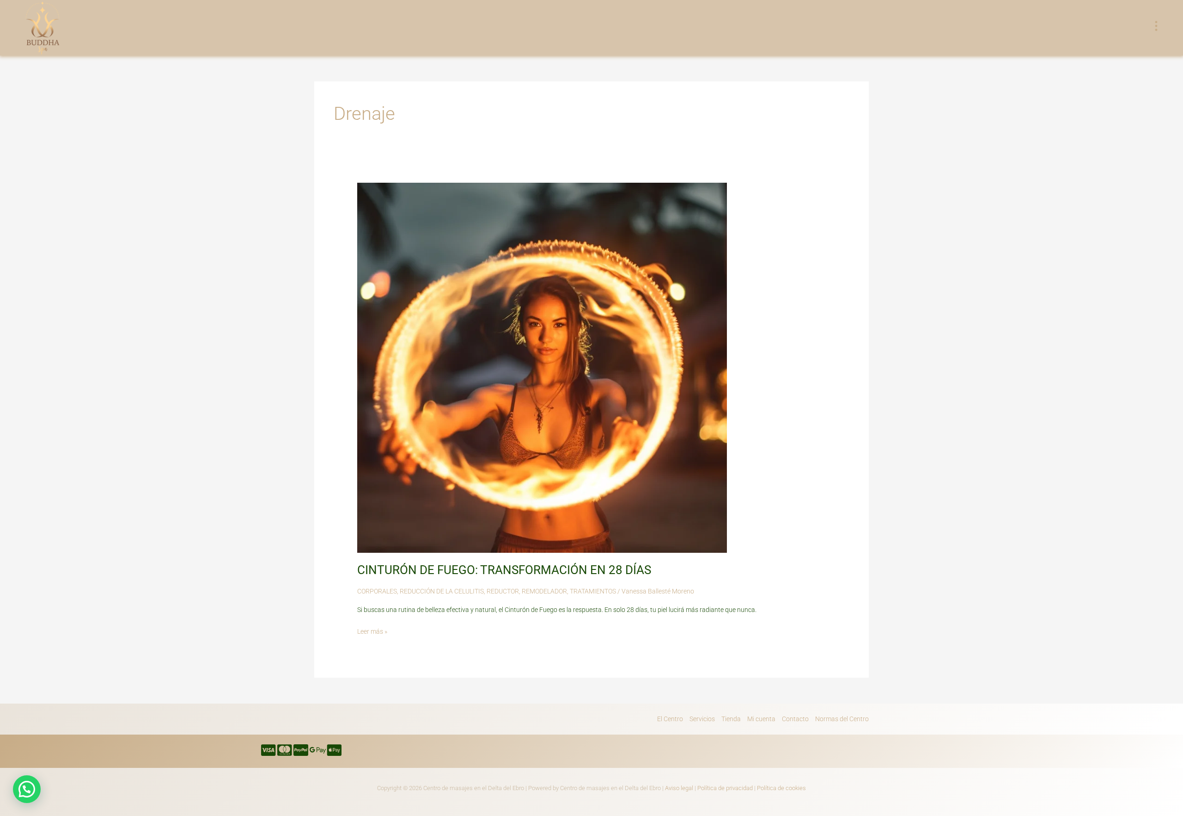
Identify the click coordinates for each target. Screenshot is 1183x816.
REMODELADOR (544, 591)
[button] (27, 789)
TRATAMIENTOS (593, 591)
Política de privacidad (725, 788)
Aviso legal (679, 788)
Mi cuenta (761, 719)
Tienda (731, 719)
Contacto (795, 719)
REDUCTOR (503, 591)
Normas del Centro (842, 719)
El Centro (670, 719)
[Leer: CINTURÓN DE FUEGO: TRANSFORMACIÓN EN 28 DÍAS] (542, 367)
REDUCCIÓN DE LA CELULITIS (442, 591)
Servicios (702, 719)
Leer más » (372, 630)
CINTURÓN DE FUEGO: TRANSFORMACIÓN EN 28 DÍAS (504, 570)
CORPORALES (377, 591)
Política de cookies (781, 788)
